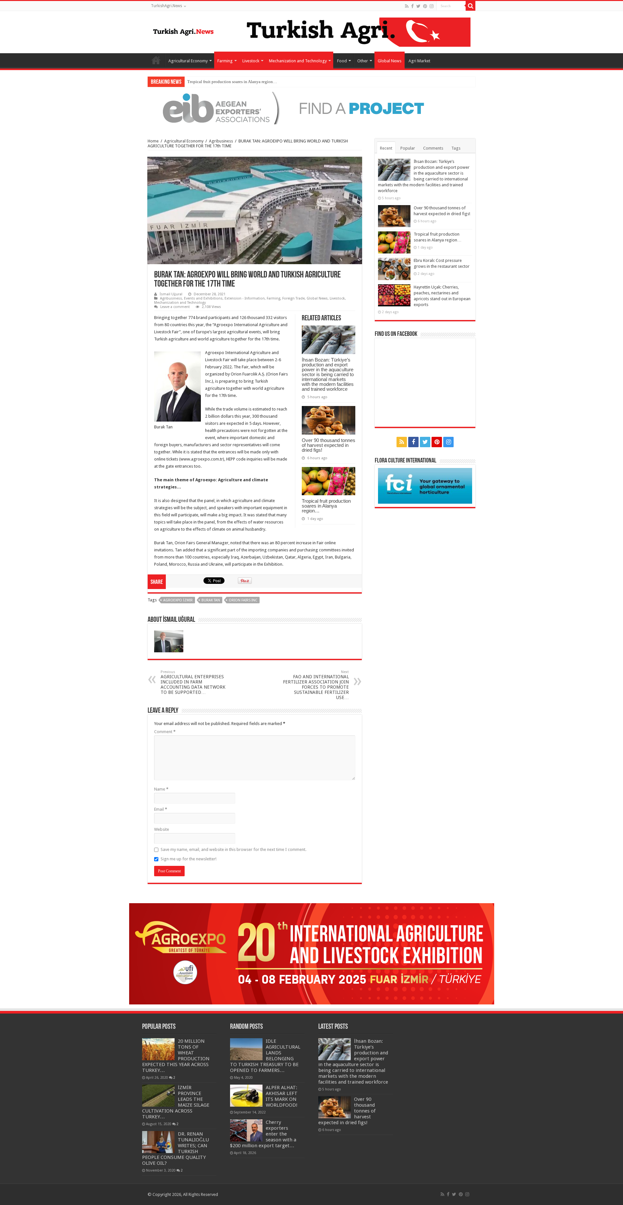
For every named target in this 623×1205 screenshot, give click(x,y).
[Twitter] (418, 6)
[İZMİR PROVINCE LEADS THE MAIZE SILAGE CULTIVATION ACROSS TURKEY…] (158, 1096)
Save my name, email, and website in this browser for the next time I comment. (233, 849)
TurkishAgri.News (166, 6)
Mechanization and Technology (298, 60)
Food (342, 60)
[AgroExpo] (311, 953)
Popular (407, 148)
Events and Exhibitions (203, 298)
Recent (386, 148)
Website (161, 829)
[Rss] (406, 6)
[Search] (470, 6)
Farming (225, 60)
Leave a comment (175, 307)
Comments (433, 148)
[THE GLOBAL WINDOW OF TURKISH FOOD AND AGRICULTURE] (183, 31)
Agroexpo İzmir (178, 600)
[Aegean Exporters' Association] (311, 107)
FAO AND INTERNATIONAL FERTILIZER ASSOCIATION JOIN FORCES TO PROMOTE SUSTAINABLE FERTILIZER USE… (316, 685)
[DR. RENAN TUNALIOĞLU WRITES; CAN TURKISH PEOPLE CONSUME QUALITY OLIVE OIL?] (158, 1142)
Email (160, 809)
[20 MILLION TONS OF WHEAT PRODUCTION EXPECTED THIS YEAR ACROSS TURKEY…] (158, 1049)
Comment (165, 731)
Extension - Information (245, 298)
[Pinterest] (425, 6)
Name (161, 789)
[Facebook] (412, 6)
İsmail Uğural (171, 294)
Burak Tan (211, 600)
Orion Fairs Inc (243, 600)
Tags (455, 148)
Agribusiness (221, 141)
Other (362, 60)
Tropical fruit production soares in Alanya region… (232, 81)
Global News (389, 60)
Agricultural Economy (188, 60)
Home (156, 60)
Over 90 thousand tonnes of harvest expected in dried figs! (328, 445)
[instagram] (431, 6)
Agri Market (419, 60)
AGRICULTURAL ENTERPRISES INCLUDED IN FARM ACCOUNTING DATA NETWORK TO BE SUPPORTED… (193, 682)
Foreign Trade (293, 298)
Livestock (250, 60)
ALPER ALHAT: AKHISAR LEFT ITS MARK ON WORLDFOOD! (282, 1096)
